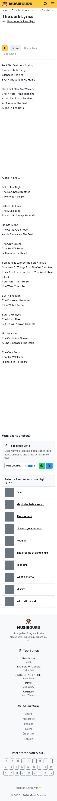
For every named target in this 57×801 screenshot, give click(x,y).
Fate (19, 492)
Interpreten (28, 718)
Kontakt (28, 738)
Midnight (22, 564)
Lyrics (15, 48)
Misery (21, 589)
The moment (24, 516)
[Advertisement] (28, 34)
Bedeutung (10, 53)
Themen (29, 723)
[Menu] (52, 4)
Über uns (28, 733)
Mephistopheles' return (30, 504)
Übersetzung (31, 48)
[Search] (45, 4)
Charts (28, 713)
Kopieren (30, 465)
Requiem (22, 540)
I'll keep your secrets (29, 528)
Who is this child (26, 601)
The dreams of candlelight (32, 552)
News (28, 728)
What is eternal (25, 576)
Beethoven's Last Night (21, 21)
